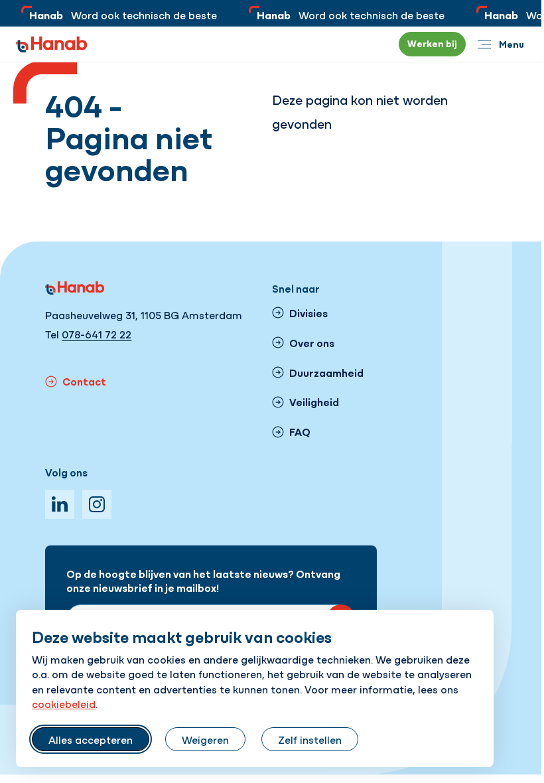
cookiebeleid (64, 703)
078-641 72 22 (96, 333)
